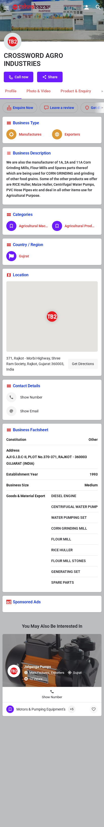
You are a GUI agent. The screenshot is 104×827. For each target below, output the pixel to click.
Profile (10, 91)
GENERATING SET (65, 572)
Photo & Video (38, 91)
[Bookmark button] (94, 709)
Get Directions (83, 364)
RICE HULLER (62, 550)
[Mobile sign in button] (86, 7)
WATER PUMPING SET (69, 518)
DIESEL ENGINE (63, 496)
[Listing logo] (12, 41)
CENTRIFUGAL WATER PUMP (74, 507)
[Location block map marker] (52, 316)
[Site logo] (32, 7)
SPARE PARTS (62, 582)
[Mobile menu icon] (6, 8)
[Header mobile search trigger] (98, 7)
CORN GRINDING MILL (69, 528)
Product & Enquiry (76, 91)
